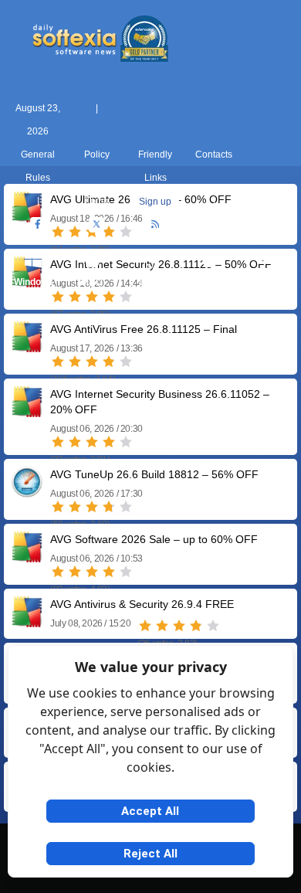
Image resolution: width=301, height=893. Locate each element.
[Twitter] (96, 225)
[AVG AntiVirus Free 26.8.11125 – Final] (27, 346)
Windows (33, 282)
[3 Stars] (92, 361)
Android (268, 282)
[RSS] (155, 225)
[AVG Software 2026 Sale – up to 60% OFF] (27, 556)
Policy (97, 154)
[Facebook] (38, 225)
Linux (151, 282)
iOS (209, 282)
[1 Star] (58, 361)
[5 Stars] (126, 361)
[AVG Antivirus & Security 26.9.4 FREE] (27, 621)
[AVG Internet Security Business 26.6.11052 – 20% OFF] (27, 411)
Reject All (150, 854)
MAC (92, 282)
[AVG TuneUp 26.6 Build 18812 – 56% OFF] (27, 492)
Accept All (150, 811)
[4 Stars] (109, 361)
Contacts (213, 154)
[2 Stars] (75, 361)
